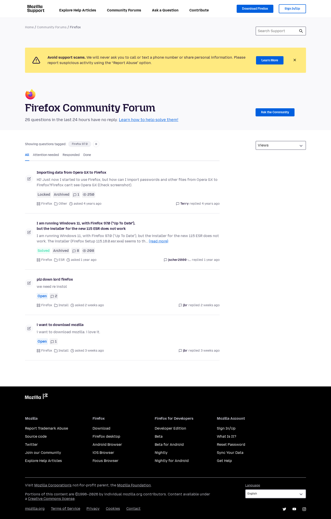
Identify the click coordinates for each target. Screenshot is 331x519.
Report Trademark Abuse (46, 428)
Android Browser (107, 444)
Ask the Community (275, 112)
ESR (62, 260)
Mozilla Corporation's (53, 485)
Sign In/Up (292, 9)
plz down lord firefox (55, 279)
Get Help (224, 461)
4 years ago (211, 204)
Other (63, 204)
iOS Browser (103, 452)
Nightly (161, 452)
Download (101, 428)
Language (252, 485)
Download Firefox (255, 9)
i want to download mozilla (60, 325)
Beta (159, 436)
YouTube (294, 509)
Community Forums (124, 10)
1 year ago (212, 260)
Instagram (304, 509)
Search (301, 31)
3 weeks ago (210, 351)
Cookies (113, 508)
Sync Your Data (230, 452)
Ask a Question (165, 10)
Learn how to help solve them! (148, 119)
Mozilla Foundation (134, 485)
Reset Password (231, 444)
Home (29, 27)
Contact (133, 508)
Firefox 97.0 (80, 144)
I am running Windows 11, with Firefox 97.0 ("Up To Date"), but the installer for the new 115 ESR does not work (86, 226)
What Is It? (226, 436)
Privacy (93, 508)
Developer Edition (170, 428)
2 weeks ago (210, 305)
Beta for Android (169, 444)
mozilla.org (35, 508)
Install (64, 305)
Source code (36, 436)
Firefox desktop (106, 436)
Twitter (31, 444)
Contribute (199, 10)
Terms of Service (65, 508)
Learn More (269, 60)
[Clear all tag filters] (96, 144)
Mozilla (36, 397)
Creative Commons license (51, 499)
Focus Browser (105, 461)
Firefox (46, 204)
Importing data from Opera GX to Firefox (71, 172)
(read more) (158, 241)
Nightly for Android (172, 461)
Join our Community (43, 452)
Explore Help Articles (77, 10)
